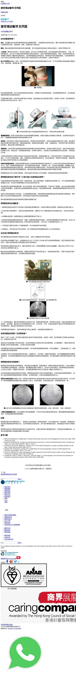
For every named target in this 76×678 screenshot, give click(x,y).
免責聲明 (4, 624)
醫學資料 (7, 493)
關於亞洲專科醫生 (10, 515)
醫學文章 (7, 528)
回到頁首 (4, 551)
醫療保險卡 (8, 519)
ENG (6, 500)
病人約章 (7, 521)
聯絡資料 (7, 535)
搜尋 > (20, 479)
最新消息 (7, 494)
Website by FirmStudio (14, 628)
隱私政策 (7, 523)
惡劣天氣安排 (8, 539)
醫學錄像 (7, 532)
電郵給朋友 (4, 12)
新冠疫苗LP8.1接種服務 (12, 524)
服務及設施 (8, 517)
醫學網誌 (7, 530)
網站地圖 (10, 624)
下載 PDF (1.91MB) (7, 21)
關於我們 (7, 487)
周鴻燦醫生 (6, 31)
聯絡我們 (7, 496)
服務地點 (7, 491)
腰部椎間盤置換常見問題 (9, 474)
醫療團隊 (7, 489)
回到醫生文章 (5, 3)
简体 (5, 502)
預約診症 (7, 537)
